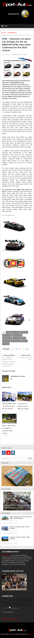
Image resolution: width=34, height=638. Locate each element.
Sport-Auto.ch (6, 555)
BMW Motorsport (7, 335)
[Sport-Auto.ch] (17, 5)
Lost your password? (8, 612)
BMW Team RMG (7, 338)
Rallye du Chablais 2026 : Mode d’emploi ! (19, 527)
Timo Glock (6, 343)
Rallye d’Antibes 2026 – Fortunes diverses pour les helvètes (8, 406)
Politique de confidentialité (10, 619)
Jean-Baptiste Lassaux (20, 54)
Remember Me (15, 608)
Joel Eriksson (6, 340)
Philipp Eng (24, 340)
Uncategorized (12, 32)
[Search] (30, 458)
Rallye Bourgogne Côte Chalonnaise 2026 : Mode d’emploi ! (21, 517)
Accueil (3, 32)
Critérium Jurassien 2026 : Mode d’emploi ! (20, 537)
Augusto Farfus (14, 332)
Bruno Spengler (17, 338)
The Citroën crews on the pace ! (25, 357)
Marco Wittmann (15, 340)
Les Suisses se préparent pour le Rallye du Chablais (23, 406)
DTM (24, 338)
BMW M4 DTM (23, 332)
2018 (8, 332)
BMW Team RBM (17, 335)
